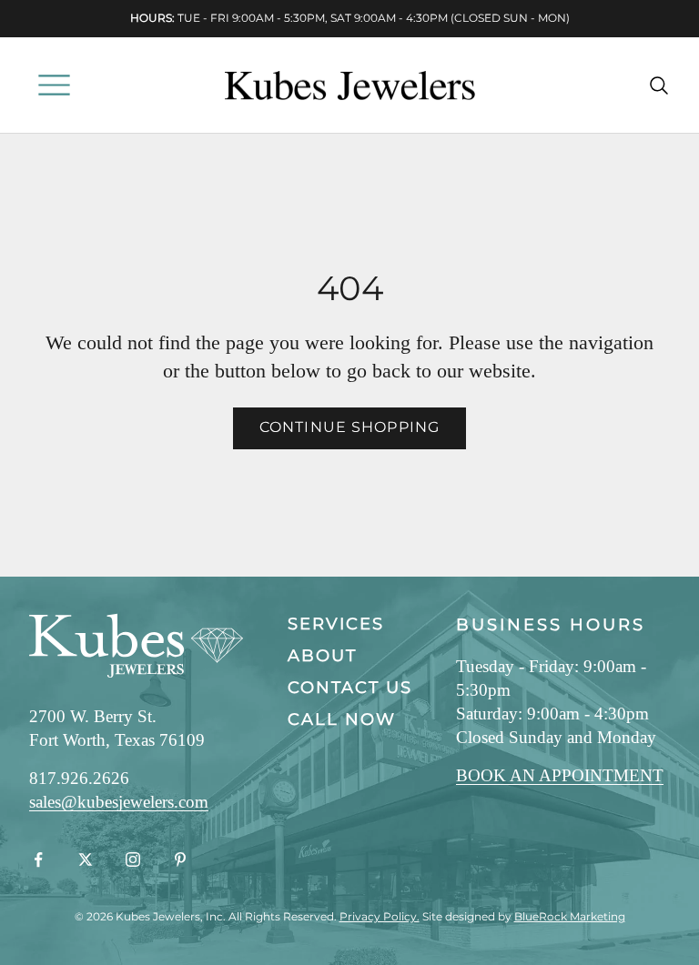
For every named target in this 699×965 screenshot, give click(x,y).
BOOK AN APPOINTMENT (560, 775)
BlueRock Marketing (569, 916)
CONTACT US (350, 688)
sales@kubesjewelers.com (118, 801)
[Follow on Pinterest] (180, 859)
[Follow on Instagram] (133, 859)
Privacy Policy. (379, 916)
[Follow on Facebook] (38, 859)
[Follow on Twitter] (85, 859)
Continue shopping (349, 427)
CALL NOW (342, 719)
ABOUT (322, 656)
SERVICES (336, 624)
